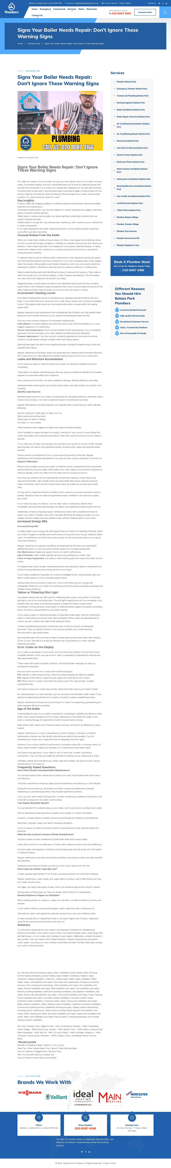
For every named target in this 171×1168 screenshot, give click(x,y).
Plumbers (77, 546)
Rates (81, 9)
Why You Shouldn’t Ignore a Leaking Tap (35, 1054)
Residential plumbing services (58, 1007)
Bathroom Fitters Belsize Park (130, 162)
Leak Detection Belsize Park (130, 203)
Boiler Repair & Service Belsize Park (133, 117)
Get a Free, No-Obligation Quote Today (132, 266)
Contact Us (37, 15)
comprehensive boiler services (76, 315)
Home (35, 9)
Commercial (59, 9)
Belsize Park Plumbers (73, 1163)
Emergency (45, 9)
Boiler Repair (76, 972)
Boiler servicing (90, 972)
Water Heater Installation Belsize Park (132, 170)
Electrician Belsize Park (128, 141)
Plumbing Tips (33, 43)
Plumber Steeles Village (128, 224)
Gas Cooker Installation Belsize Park (133, 196)
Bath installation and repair (63, 988)
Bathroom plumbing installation (57, 991)
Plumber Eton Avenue (127, 231)
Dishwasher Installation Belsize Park (133, 179)
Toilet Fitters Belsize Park (129, 210)
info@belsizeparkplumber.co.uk (86, 3)
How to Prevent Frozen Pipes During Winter (37, 1058)
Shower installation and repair (37, 988)
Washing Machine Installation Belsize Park (134, 187)
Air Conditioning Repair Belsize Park (133, 134)
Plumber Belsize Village (127, 217)
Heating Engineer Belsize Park (131, 103)
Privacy (106, 1163)
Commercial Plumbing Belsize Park (132, 96)
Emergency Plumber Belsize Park (132, 89)
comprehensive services (74, 249)
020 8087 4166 (121, 13)
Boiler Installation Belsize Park (131, 110)
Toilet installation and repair (66, 985)
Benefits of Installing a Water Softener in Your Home (40, 1045)
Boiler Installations (62, 972)
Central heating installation (29, 976)
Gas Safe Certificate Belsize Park (132, 148)
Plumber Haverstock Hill (128, 238)
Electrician (91, 9)
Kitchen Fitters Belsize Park (129, 155)
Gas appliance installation (83, 991)
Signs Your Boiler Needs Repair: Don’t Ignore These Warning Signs (57, 168)
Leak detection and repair (41, 982)
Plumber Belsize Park (126, 82)
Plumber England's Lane (128, 245)
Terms (113, 1163)
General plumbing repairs (41, 972)
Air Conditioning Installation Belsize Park (133, 125)
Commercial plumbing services (30, 1007)
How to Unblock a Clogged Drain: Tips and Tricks (39, 1051)
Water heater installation (80, 979)
